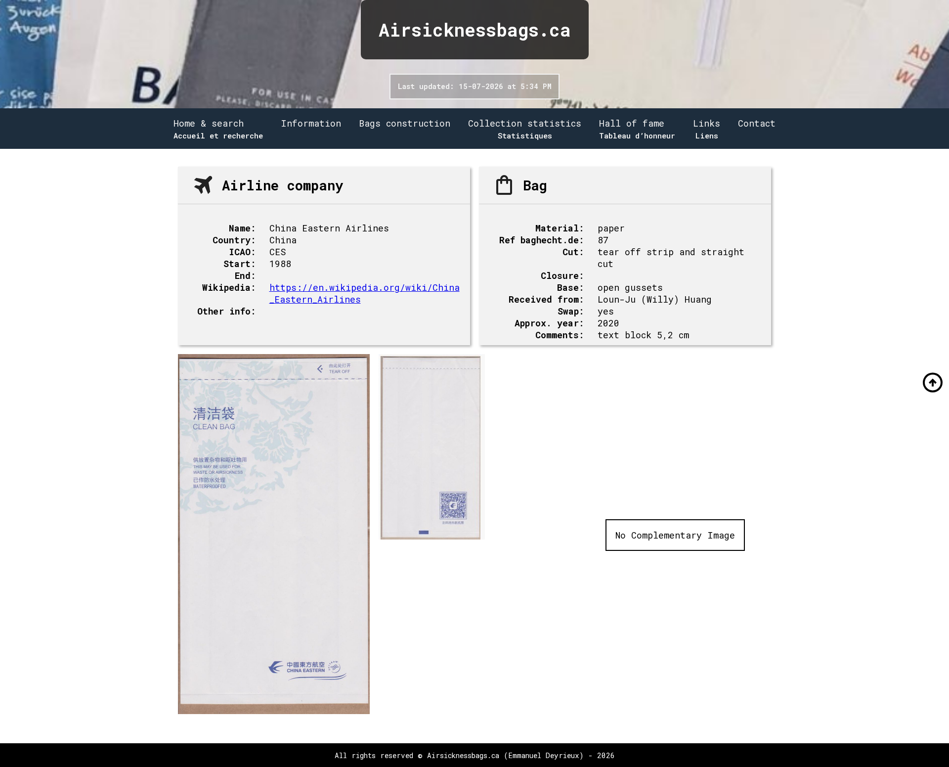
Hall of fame (631, 123)
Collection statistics (524, 123)
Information (311, 123)
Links (706, 123)
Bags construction (404, 123)
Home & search (208, 123)
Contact (757, 123)
